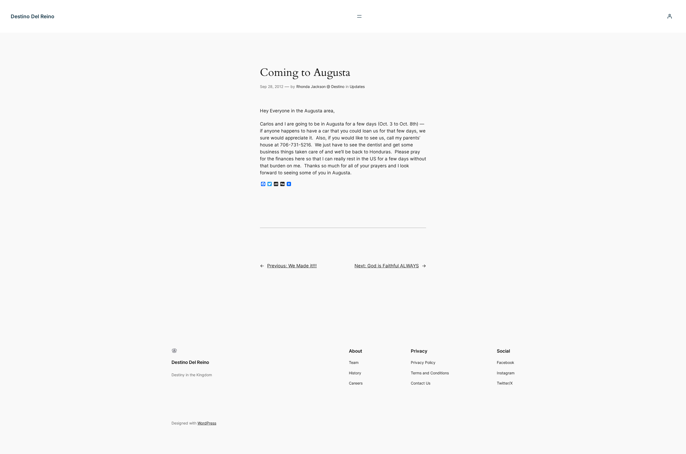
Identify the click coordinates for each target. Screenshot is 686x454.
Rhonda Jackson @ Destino (320, 86)
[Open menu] (359, 16)
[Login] (669, 16)
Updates (357, 86)
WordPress (206, 423)
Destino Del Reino (32, 16)
